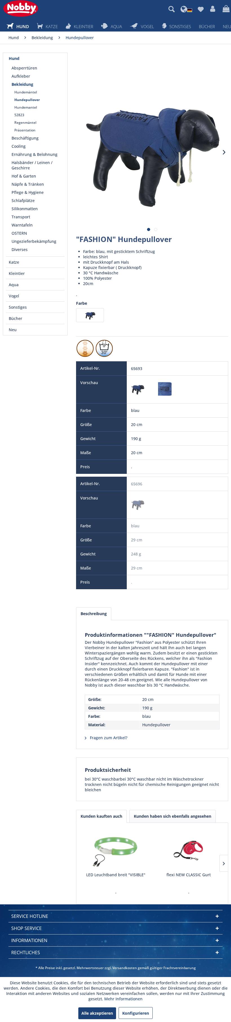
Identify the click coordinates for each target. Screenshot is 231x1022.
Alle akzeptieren (97, 1013)
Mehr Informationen (123, 998)
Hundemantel (25, 107)
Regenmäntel (25, 122)
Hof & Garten (24, 176)
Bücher (15, 318)
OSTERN (19, 233)
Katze (14, 262)
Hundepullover (27, 99)
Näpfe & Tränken (28, 184)
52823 (19, 115)
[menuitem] (171, 9)
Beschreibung (94, 613)
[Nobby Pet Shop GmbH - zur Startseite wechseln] (21, 8)
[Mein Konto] (213, 9)
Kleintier (17, 273)
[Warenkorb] (225, 9)
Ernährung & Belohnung (34, 154)
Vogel (14, 296)
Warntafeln (22, 225)
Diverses (20, 249)
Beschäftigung (25, 138)
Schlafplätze (23, 200)
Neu (13, 329)
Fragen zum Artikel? (108, 737)
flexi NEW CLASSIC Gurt (188, 874)
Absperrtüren (24, 68)
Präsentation (24, 130)
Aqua (14, 284)
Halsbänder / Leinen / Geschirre (32, 165)
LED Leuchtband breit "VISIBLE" (115, 874)
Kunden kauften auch (101, 816)
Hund (14, 58)
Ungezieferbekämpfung (34, 241)
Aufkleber (21, 76)
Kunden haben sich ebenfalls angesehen (172, 816)
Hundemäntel (25, 92)
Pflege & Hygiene (28, 192)
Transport (21, 216)
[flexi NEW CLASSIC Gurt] (188, 849)
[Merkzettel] (200, 9)
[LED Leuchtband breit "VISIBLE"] (115, 849)
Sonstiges (18, 307)
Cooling (19, 146)
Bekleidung (22, 84)
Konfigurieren (135, 1013)
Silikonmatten (25, 208)
